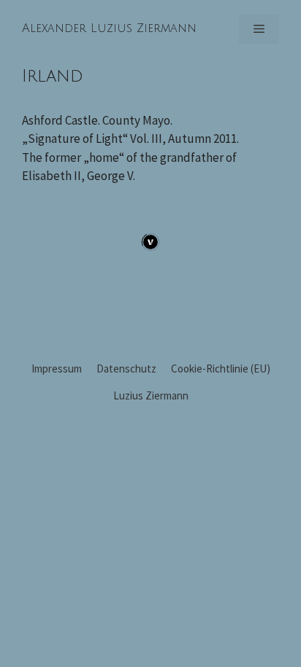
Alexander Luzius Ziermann (109, 28)
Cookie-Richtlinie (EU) (220, 368)
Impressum (56, 368)
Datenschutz (126, 368)
